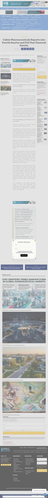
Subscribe (24, 255)
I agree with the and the (24, 252)
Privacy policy (29, 252)
